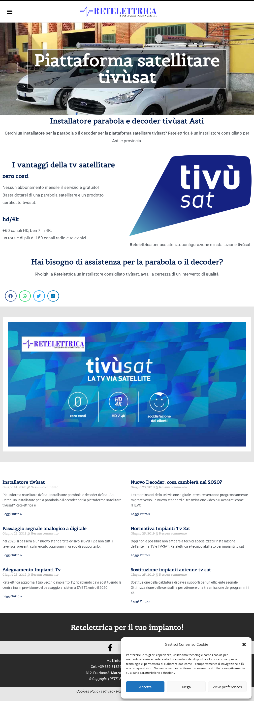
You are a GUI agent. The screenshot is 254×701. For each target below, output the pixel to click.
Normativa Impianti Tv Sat (160, 528)
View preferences (227, 686)
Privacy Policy (114, 691)
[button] (244, 644)
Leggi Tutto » (12, 514)
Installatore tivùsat (23, 482)
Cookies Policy (88, 691)
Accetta (145, 686)
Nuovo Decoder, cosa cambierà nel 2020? (176, 482)
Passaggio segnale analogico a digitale (44, 528)
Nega (186, 686)
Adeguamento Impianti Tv (31, 569)
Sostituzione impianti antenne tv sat (171, 569)
